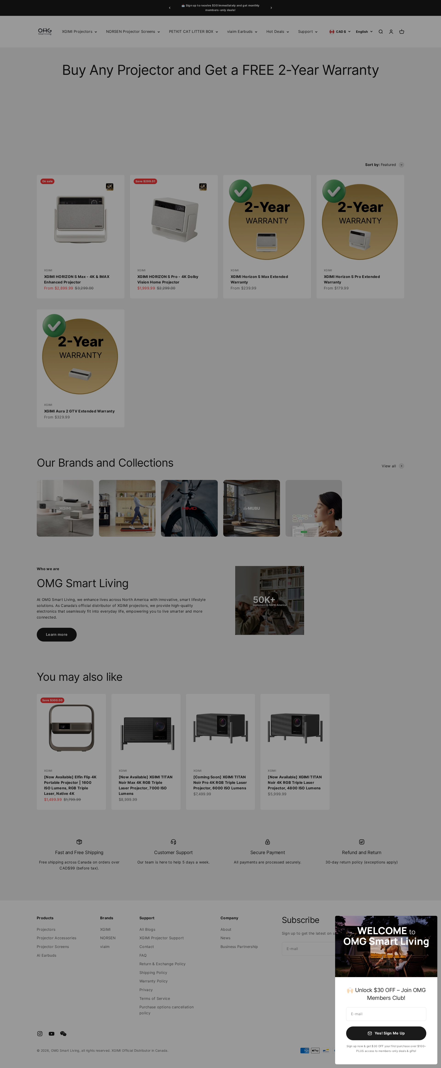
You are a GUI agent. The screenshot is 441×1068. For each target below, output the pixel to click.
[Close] (428, 925)
